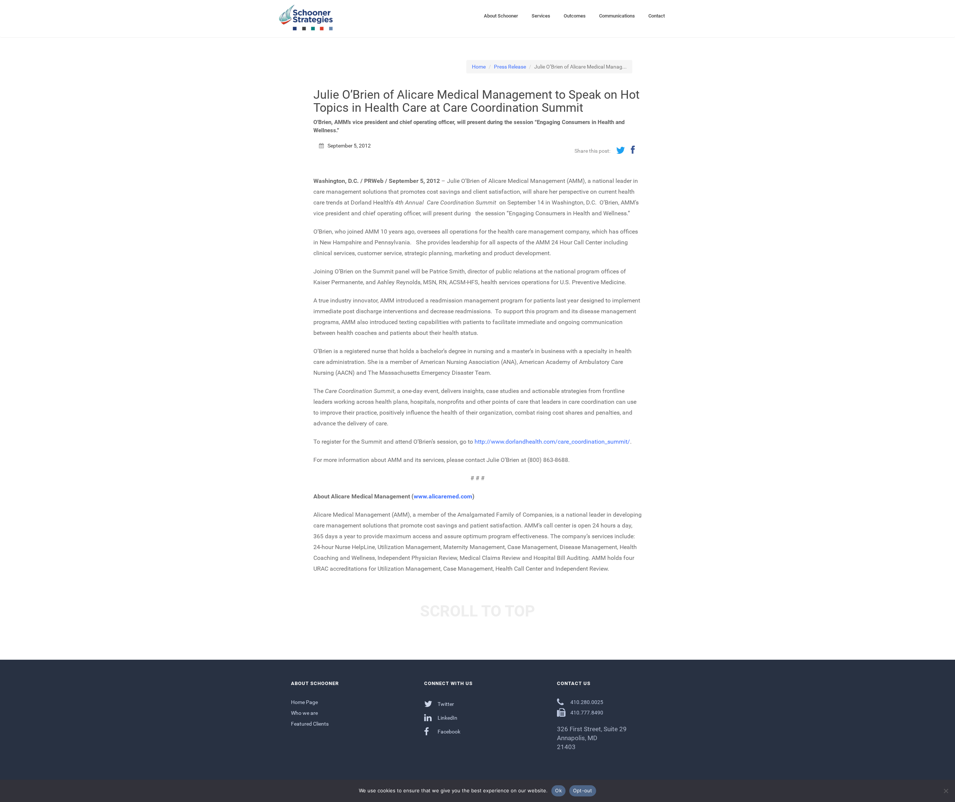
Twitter (445, 704)
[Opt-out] (945, 791)
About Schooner (501, 16)
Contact (656, 16)
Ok (558, 790)
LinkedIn (446, 718)
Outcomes (575, 16)
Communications (617, 16)
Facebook (448, 732)
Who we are (304, 713)
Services (541, 16)
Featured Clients (310, 724)
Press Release (510, 67)
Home (479, 67)
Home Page (304, 702)
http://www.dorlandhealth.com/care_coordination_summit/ (552, 441)
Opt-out (582, 790)
